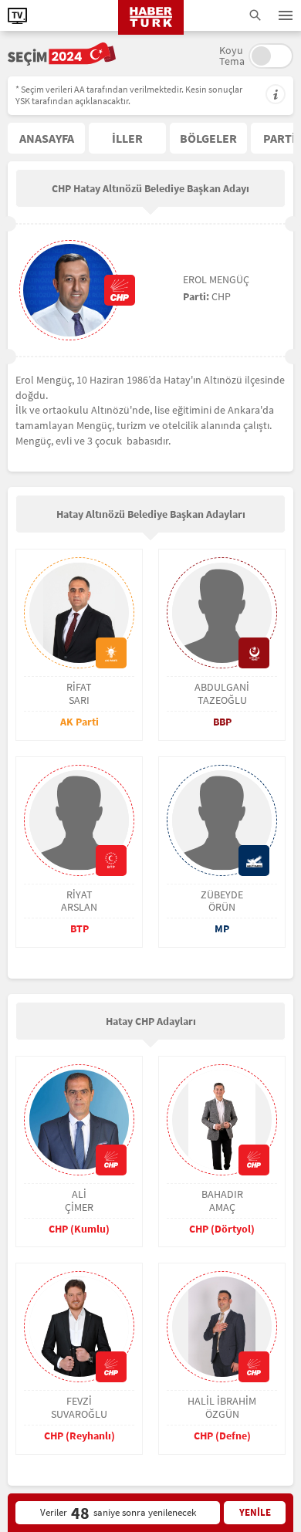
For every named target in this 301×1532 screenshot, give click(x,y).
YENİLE (255, 1512)
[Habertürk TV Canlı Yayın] (17, 15)
